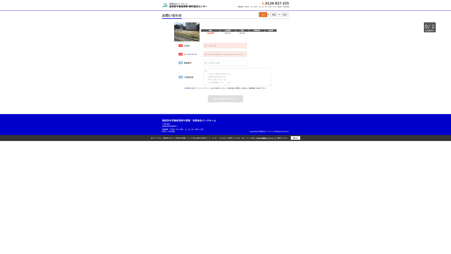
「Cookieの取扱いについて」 (264, 138)
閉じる (295, 138)
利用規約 (188, 88)
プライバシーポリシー (202, 88)
